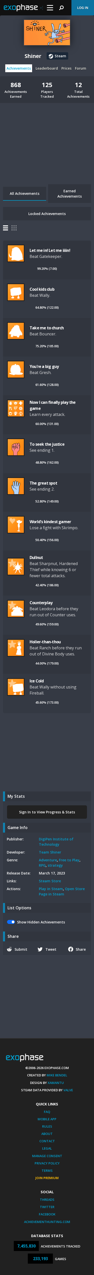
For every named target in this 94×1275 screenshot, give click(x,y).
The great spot (43, 483)
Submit (21, 949)
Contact (47, 1141)
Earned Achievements (69, 194)
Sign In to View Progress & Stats (47, 812)
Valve (68, 1090)
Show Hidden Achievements (41, 922)
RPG (42, 865)
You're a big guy (44, 366)
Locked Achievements (47, 213)
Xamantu (56, 1082)
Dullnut (36, 557)
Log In (82, 7)
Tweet (50, 949)
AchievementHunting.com (47, 1221)
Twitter (47, 1207)
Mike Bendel (57, 1075)
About (47, 1133)
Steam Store (50, 881)
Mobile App (47, 1119)
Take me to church (47, 328)
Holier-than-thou (45, 642)
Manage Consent (47, 1156)
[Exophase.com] (23, 8)
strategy (55, 865)
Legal (47, 1148)
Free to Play (69, 860)
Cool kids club (42, 289)
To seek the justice (47, 444)
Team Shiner (50, 852)
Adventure (48, 860)
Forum (80, 68)
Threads (47, 1199)
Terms (47, 1170)
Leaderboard (47, 68)
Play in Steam (51, 888)
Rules (47, 1126)
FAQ (47, 1111)
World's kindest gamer (50, 521)
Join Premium (47, 1178)
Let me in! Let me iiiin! (50, 250)
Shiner (33, 56)
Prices (66, 68)
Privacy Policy (47, 1163)
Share (81, 949)
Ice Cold (37, 681)
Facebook (47, 1214)
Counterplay (41, 602)
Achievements (19, 68)
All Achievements (24, 193)
